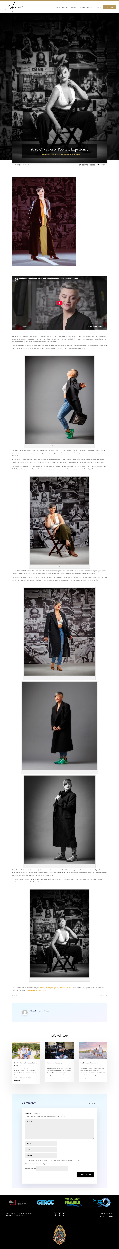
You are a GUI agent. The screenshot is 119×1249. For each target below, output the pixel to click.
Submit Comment (85, 1174)
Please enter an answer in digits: (36, 1164)
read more (17, 1080)
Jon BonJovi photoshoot (54, 1063)
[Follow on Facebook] (59, 1214)
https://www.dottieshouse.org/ (37, 990)
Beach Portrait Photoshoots (89, 1063)
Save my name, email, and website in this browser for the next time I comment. (54, 1160)
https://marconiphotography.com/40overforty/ (55, 988)
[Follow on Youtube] (63, 1214)
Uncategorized (66, 154)
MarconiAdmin (45, 154)
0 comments (76, 154)
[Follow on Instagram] (55, 1214)
